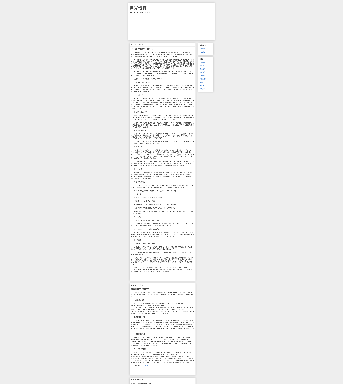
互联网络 (203, 72)
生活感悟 (203, 69)
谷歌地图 (203, 48)
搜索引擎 (203, 82)
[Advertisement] (171, 27)
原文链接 (145, 366)
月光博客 (138, 8)
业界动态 (203, 62)
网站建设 (203, 75)
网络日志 (203, 79)
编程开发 (203, 85)
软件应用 (203, 65)
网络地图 (203, 89)
